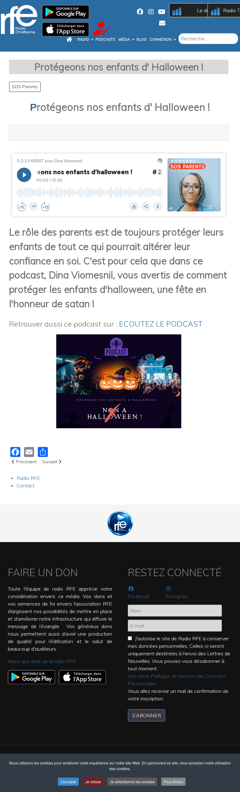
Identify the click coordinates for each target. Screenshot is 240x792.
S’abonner (146, 715)
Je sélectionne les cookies (132, 781)
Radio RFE (28, 478)
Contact (26, 485)
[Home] (70, 39)
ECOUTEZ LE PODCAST (162, 323)
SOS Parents (25, 86)
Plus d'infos (173, 781)
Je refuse (93, 781)
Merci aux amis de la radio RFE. (42, 661)
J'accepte (68, 781)
